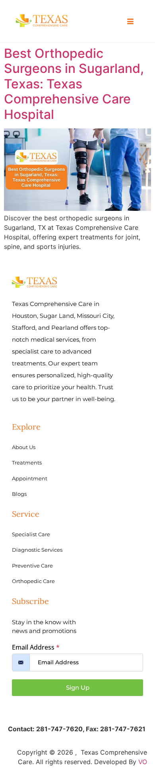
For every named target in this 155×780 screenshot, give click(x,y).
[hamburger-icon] (130, 22)
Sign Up (77, 687)
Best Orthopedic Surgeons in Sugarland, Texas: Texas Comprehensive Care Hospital (74, 84)
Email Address (36, 647)
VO (142, 762)
